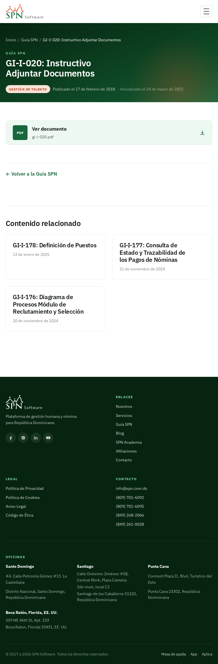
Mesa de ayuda (173, 654)
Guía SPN (29, 39)
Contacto (124, 459)
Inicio (11, 39)
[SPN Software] (24, 11)
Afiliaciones (126, 451)
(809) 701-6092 (130, 497)
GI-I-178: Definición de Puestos (54, 245)
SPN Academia (129, 442)
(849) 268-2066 (130, 515)
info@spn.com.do (131, 488)
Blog (120, 433)
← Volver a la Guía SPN (31, 174)
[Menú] (206, 11)
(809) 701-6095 (130, 506)
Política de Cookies (23, 497)
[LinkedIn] (36, 438)
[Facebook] (11, 438)
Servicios (124, 415)
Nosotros (124, 406)
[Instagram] (23, 438)
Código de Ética (19, 515)
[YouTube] (48, 438)
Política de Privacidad (25, 488)
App (193, 654)
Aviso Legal (16, 506)
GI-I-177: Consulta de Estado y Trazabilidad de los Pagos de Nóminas (152, 252)
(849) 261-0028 (130, 524)
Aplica (207, 654)
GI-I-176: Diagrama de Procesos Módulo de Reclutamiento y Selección (48, 304)
